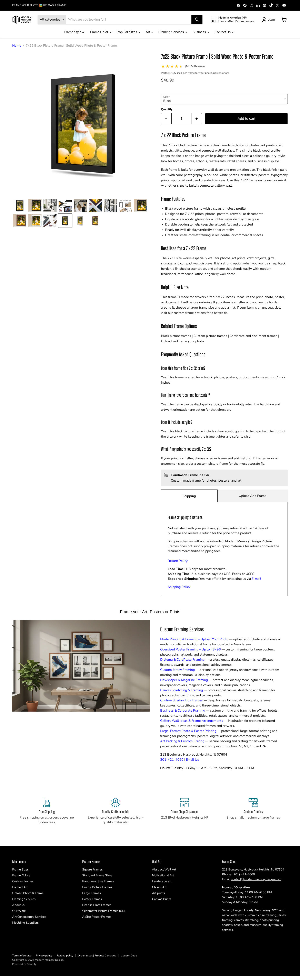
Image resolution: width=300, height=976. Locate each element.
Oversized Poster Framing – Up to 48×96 (190, 649)
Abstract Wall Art (164, 869)
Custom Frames (22, 881)
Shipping (189, 496)
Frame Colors (21, 875)
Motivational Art (163, 875)
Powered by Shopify (24, 964)
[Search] (196, 19)
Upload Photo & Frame (27, 893)
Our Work (19, 911)
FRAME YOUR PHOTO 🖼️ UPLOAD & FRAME (39, 5)
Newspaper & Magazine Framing (184, 680)
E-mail (256, 579)
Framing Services (171, 32)
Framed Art (20, 887)
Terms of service (21, 955)
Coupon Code (129, 955)
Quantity (166, 109)
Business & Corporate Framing (182, 710)
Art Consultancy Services (29, 917)
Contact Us (222, 32)
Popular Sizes (127, 32)
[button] (20, 205)
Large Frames (91, 893)
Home (16, 45)
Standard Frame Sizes (97, 875)
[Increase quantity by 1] (196, 118)
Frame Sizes (20, 869)
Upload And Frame (253, 496)
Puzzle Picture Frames (97, 887)
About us (18, 905)
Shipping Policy (179, 587)
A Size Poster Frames (96, 917)
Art (148, 32)
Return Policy (178, 561)
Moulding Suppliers (25, 923)
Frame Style (73, 32)
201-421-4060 (171, 759)
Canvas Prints (161, 899)
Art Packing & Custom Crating (182, 741)
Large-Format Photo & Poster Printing (188, 731)
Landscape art (161, 881)
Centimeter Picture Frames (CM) (104, 911)
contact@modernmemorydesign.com (256, 879)
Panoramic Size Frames (98, 881)
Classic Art (159, 887)
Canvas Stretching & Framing (181, 690)
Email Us (192, 759)
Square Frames (92, 869)
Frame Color (99, 32)
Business (199, 32)
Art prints (158, 893)
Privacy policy (44, 955)
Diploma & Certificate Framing (182, 659)
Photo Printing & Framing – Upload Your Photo (194, 639)
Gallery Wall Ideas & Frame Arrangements (191, 721)
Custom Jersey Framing (177, 670)
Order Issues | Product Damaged (97, 955)
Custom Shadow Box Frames (181, 700)
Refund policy (65, 955)
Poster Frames (92, 899)
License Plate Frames (96, 905)
